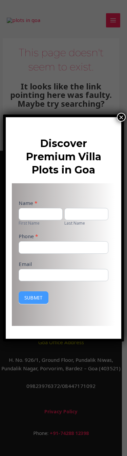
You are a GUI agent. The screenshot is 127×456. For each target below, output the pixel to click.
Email (25, 264)
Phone (28, 236)
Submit (33, 297)
